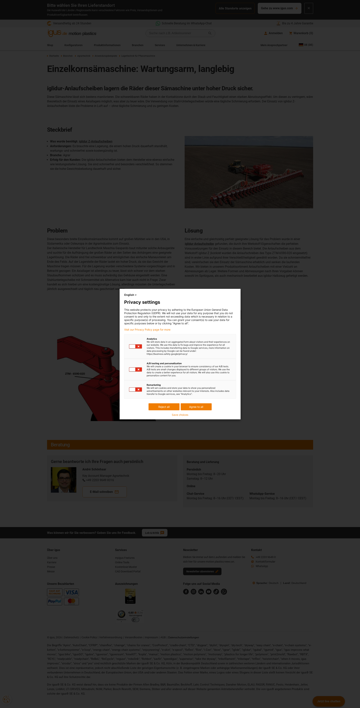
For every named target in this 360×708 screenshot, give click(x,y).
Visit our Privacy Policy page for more (147, 329)
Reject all (164, 406)
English (129, 294)
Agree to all (196, 406)
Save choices (180, 414)
